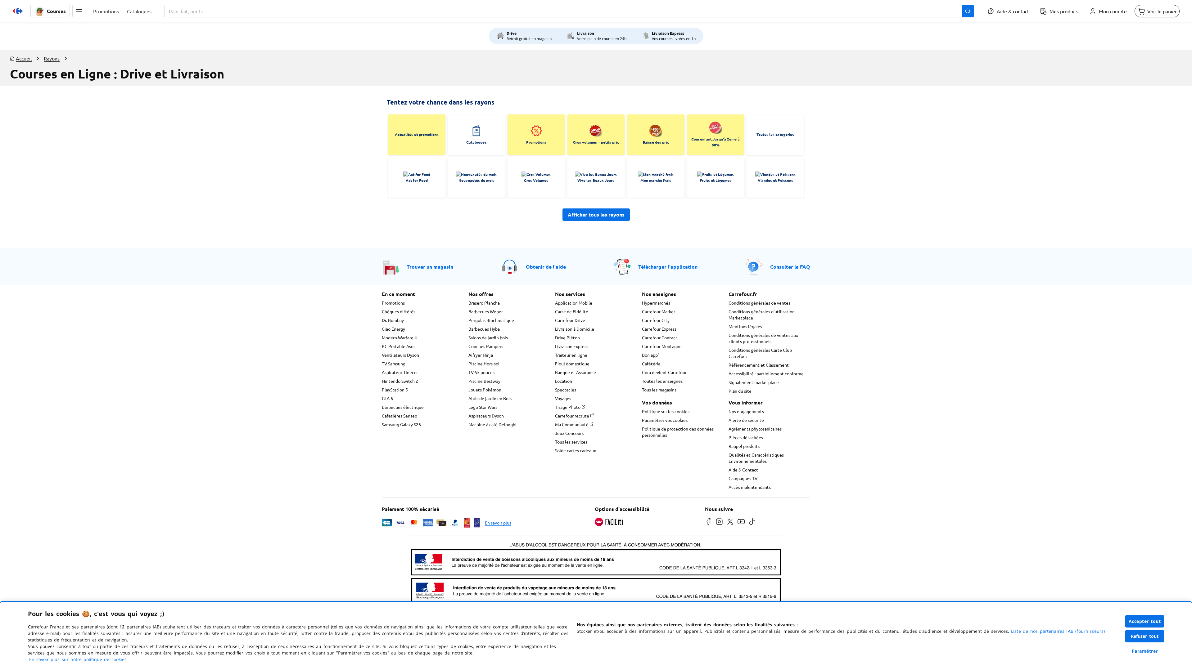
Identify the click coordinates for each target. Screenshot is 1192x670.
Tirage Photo (568, 407)
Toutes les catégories (775, 134)
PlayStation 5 (395, 389)
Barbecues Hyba (484, 329)
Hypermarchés (656, 303)
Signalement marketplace (754, 382)
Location (563, 381)
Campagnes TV (743, 478)
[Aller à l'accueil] (17, 11)
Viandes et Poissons (775, 180)
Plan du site (740, 391)
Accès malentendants (750, 487)
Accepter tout (1145, 621)
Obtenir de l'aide (546, 266)
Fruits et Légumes (715, 180)
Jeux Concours (569, 433)
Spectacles (565, 389)
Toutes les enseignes (662, 381)
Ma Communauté (572, 424)
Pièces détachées (746, 437)
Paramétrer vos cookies (665, 420)
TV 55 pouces (481, 372)
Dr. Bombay (393, 320)
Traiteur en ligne (571, 355)
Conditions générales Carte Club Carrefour (760, 353)
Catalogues (476, 142)
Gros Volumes (536, 180)
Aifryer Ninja (480, 355)
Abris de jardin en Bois (490, 398)
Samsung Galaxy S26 (401, 424)
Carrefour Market (658, 311)
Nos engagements (746, 411)
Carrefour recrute (572, 415)
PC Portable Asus (398, 346)
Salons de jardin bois (488, 337)
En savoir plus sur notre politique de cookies (78, 659)
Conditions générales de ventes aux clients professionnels (763, 338)
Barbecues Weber (485, 311)
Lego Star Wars (482, 407)
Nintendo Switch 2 (400, 381)
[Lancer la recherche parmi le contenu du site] (968, 11)
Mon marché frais (655, 180)
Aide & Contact (743, 469)
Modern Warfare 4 (399, 337)
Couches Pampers (485, 346)
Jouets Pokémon (484, 389)
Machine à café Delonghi (492, 424)
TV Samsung (393, 363)
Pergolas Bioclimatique (491, 320)
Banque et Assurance (575, 372)
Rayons (52, 58)
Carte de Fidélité (571, 311)
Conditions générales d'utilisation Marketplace (762, 314)
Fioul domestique (572, 363)
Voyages (563, 398)
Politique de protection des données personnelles (678, 432)
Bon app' (650, 355)
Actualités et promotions (417, 134)
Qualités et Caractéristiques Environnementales (756, 458)
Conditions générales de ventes (759, 303)
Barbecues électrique (403, 407)
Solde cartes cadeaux (575, 450)
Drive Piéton (567, 337)
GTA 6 (387, 398)
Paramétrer (1145, 651)
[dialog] (596, 636)
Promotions (536, 142)
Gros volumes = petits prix (596, 142)
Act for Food (417, 180)
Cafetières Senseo (399, 415)
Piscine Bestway (484, 381)
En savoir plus (498, 522)
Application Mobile (573, 303)
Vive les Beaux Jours (595, 180)
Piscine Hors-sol (483, 363)
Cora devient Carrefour (664, 372)
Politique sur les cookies (665, 411)
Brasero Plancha (484, 303)
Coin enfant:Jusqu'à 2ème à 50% (715, 142)
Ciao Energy (393, 329)
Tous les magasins (659, 389)
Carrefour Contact (659, 337)
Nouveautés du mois (476, 180)
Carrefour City (656, 320)
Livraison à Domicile (574, 329)
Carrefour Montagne (662, 346)
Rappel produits (744, 446)
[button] (78, 11)
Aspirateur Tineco (399, 372)
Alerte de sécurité (746, 420)
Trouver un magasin (430, 266)
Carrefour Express (659, 329)
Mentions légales (745, 326)
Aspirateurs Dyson (486, 415)
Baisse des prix (656, 142)
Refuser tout (1145, 636)
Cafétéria (651, 363)
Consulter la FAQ (790, 266)
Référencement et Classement (759, 365)
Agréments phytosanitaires (755, 428)
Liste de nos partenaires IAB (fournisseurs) (1058, 631)
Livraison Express (571, 346)
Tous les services (571, 441)
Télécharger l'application (668, 266)
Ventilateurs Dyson (400, 355)
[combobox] (569, 11)
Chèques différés (398, 311)
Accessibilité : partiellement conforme (766, 373)
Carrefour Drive (570, 320)
